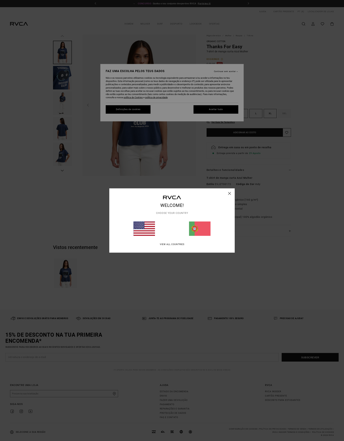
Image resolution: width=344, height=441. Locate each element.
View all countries (172, 244)
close (229, 193)
